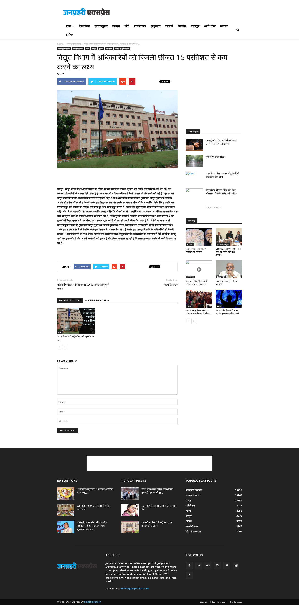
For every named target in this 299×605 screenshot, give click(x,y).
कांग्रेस (189, 516)
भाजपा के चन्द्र (171, 284)
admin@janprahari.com (134, 588)
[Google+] (208, 565)
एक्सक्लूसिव (101, 26)
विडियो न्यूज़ (190, 277)
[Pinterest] (226, 565)
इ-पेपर (69, 34)
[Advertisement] (179, 12)
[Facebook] (189, 565)
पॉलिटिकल (140, 26)
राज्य (68, 26)
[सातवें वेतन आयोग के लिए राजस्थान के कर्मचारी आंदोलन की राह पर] (130, 493)
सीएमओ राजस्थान (193, 531)
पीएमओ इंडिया (221, 277)
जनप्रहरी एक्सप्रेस (64, 49)
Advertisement (218, 602)
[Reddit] (236, 565)
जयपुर (94, 49)
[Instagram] (217, 565)
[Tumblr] (189, 575)
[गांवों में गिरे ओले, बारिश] (194, 161)
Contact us (236, 602)
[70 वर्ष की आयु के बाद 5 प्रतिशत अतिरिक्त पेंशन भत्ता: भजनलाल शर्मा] (65, 493)
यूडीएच (101, 49)
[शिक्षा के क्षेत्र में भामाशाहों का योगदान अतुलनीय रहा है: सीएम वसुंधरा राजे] (199, 299)
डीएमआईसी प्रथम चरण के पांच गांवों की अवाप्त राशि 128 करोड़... (228, 252)
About (203, 602)
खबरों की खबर (192, 526)
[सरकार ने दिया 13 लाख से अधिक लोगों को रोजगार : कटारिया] (199, 269)
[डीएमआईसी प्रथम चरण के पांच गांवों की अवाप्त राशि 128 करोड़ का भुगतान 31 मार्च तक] (229, 237)
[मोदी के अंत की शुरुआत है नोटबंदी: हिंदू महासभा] (199, 237)
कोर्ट (127, 26)
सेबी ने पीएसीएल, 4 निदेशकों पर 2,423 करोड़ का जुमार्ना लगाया (83, 286)
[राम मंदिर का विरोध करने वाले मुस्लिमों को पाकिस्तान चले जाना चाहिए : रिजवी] (194, 178)
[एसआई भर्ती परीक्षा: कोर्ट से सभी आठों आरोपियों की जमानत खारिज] (194, 145)
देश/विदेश (84, 26)
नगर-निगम (109, 49)
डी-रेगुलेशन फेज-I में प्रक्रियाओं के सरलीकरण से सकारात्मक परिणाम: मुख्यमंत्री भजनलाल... (92, 526)
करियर (224, 26)
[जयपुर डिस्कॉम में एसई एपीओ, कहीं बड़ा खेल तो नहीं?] (76, 321)
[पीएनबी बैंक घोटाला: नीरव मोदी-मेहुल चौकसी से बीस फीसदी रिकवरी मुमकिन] (194, 194)
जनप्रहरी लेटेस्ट (78, 49)
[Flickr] (198, 565)
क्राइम (116, 26)
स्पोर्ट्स (169, 26)
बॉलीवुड (195, 26)
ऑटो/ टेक (209, 26)
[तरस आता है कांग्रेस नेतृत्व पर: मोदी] (229, 269)
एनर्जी (59, 332)
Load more (213, 207)
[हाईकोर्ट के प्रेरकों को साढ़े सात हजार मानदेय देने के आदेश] (130, 527)
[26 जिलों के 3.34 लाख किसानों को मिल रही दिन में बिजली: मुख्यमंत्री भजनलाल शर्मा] (65, 510)
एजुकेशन (155, 26)
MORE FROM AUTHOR (97, 300)
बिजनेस (182, 26)
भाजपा (188, 510)
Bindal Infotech (92, 601)
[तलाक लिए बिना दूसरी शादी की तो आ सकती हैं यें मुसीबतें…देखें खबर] (130, 510)
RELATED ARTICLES (70, 300)
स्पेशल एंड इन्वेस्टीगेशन (122, 49)
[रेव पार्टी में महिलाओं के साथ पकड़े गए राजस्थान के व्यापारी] (229, 299)
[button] (238, 30)
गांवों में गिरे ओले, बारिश (215, 157)
